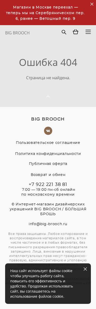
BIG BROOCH (17, 33)
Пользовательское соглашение (48, 143)
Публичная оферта (48, 164)
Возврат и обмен (48, 175)
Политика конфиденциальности (48, 154)
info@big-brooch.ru (48, 224)
